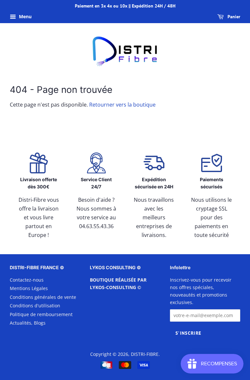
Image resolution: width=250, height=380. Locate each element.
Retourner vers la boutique (122, 104)
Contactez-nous (27, 280)
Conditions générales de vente (43, 297)
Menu (25, 16)
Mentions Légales (29, 288)
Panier (233, 17)
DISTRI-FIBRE (145, 354)
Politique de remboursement (41, 314)
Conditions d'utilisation (35, 305)
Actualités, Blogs (28, 323)
